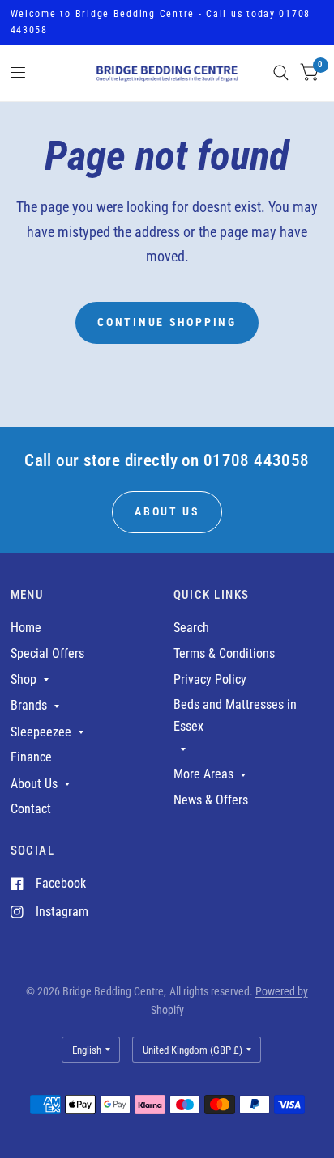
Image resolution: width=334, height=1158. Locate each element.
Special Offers (47, 653)
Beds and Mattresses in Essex (235, 715)
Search (191, 627)
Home (26, 627)
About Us (34, 783)
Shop (23, 679)
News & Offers (210, 800)
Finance (31, 757)
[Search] (281, 73)
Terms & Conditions (224, 653)
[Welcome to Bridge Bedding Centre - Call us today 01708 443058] (167, 22)
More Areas (203, 774)
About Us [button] (167, 511)
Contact (31, 809)
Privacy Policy (209, 679)
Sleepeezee (41, 732)
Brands (29, 705)
